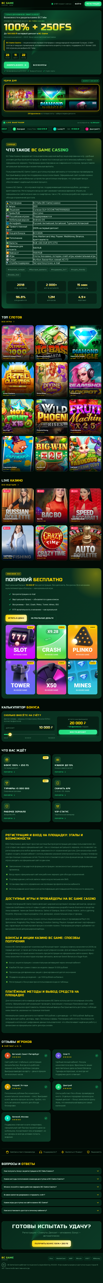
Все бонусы (39, 65)
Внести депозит (78, 732)
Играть (42, 1275)
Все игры (7, 321)
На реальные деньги (42, 618)
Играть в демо (16, 618)
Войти (78, 4)
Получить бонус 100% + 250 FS (51, 1243)
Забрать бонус (15, 65)
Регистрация (93, 4)
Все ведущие (9, 485)
